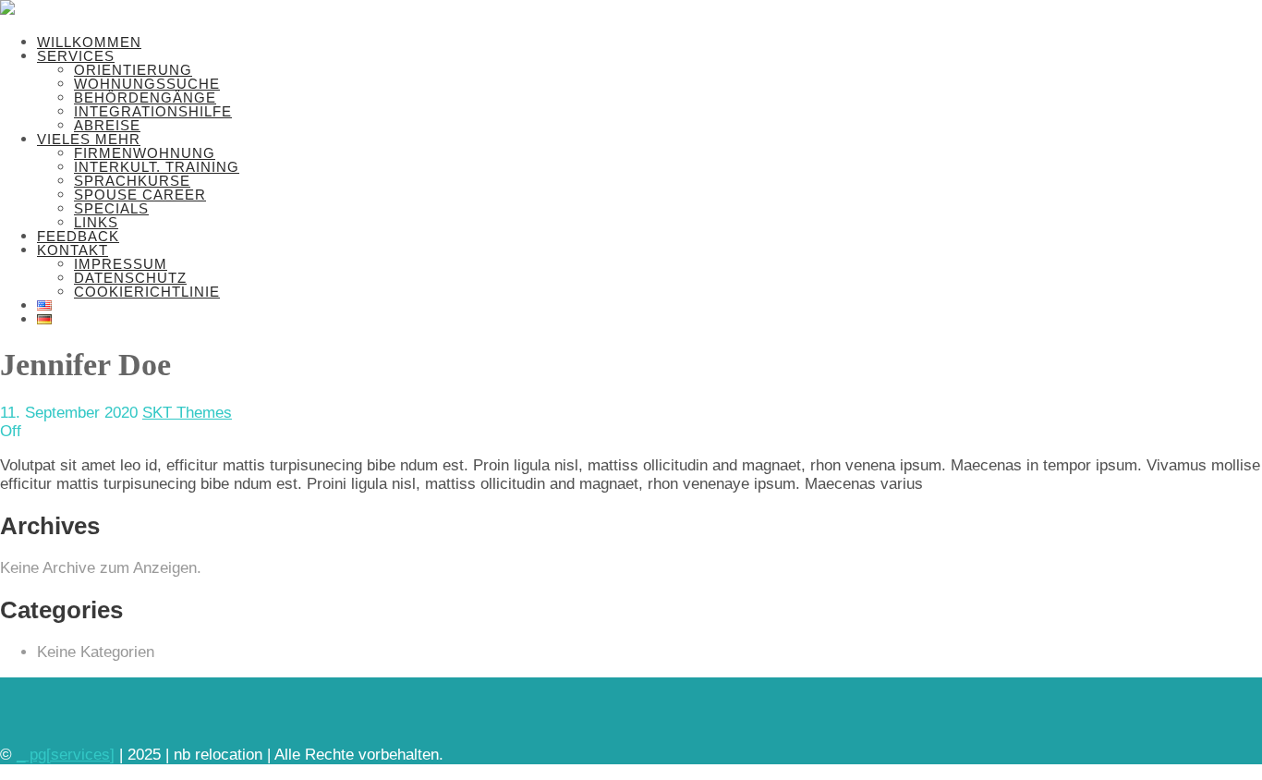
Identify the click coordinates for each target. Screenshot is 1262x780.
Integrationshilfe (153, 111)
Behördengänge (145, 97)
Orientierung (133, 70)
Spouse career (140, 194)
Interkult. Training (156, 167)
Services (76, 56)
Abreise (107, 125)
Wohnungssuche (147, 83)
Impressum (120, 264)
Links (96, 222)
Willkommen (89, 42)
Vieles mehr (88, 139)
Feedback (78, 236)
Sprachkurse (132, 181)
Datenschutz (130, 278)
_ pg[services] (66, 754)
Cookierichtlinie (147, 291)
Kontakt (72, 250)
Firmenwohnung (144, 153)
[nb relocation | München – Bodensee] (7, 9)
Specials (111, 208)
